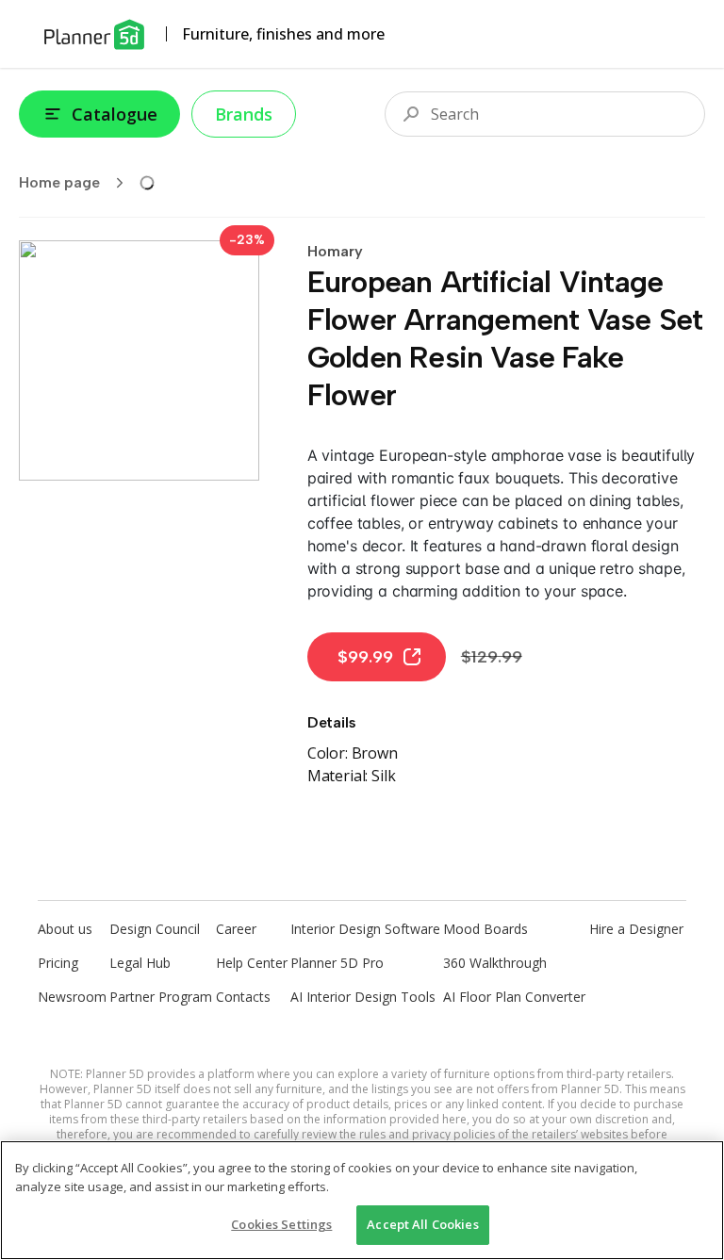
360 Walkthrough (495, 963)
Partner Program (160, 997)
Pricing (58, 963)
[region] (362, 1200)
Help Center (252, 963)
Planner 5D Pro (337, 963)
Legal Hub (140, 963)
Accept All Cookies (422, 1224)
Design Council (154, 929)
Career (236, 929)
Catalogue (114, 114)
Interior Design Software (365, 929)
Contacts (243, 997)
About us (65, 929)
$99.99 (365, 656)
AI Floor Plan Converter (514, 997)
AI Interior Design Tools (363, 997)
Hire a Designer (636, 929)
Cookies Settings (281, 1224)
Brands (243, 114)
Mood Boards (485, 929)
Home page (59, 182)
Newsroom (72, 997)
